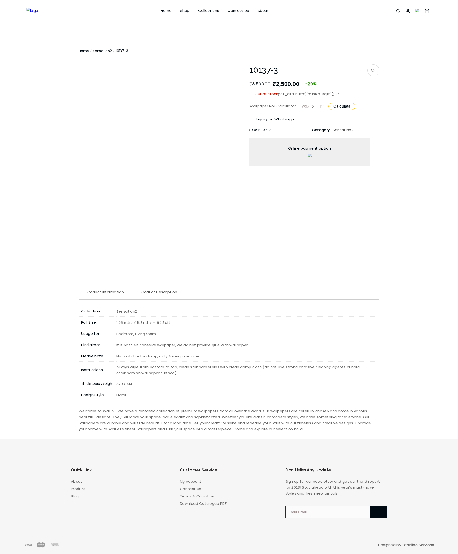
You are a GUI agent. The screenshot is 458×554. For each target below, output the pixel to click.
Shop (184, 10)
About (263, 10)
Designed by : (406, 544)
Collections (208, 10)
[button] (373, 70)
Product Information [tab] (105, 292)
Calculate (341, 106)
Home (166, 10)
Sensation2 (102, 50)
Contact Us (238, 10)
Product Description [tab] (159, 292)
